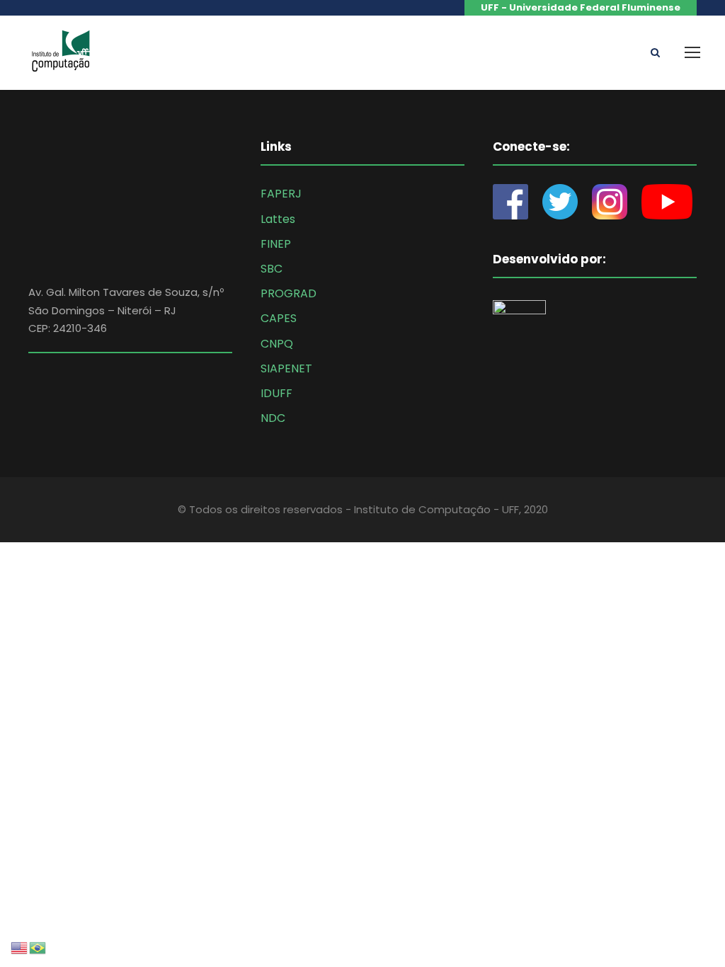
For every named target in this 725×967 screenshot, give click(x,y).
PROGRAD (288, 293)
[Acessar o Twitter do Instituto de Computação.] (560, 201)
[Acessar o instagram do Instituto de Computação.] (609, 201)
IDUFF (276, 393)
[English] (20, 946)
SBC (271, 269)
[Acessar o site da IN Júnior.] (526, 331)
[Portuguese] (38, 946)
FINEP (276, 244)
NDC (273, 418)
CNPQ (277, 344)
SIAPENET (286, 368)
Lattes (278, 219)
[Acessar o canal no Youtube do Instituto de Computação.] (666, 201)
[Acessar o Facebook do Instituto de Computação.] (517, 201)
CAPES (279, 318)
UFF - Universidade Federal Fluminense (580, 7)
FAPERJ (281, 193)
